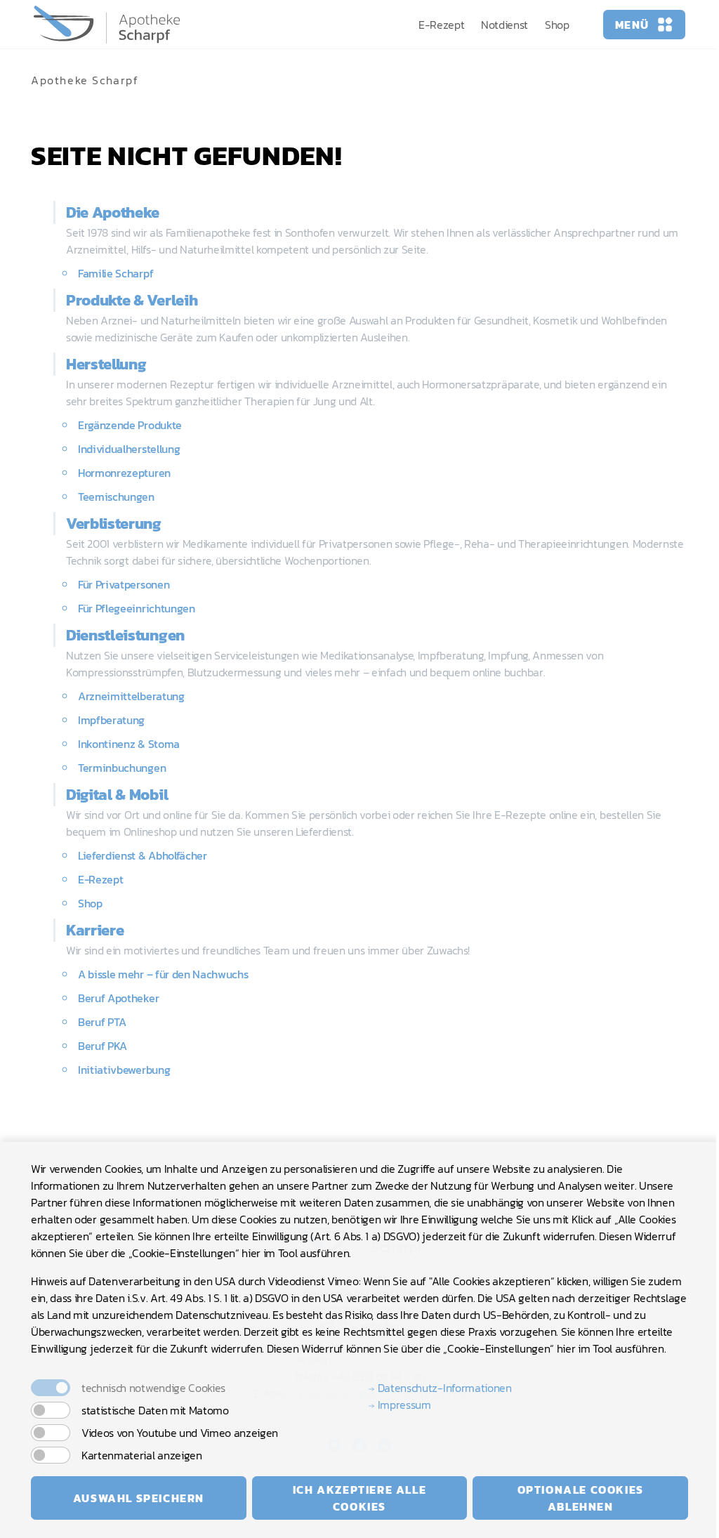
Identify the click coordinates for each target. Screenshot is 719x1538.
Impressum (403, 1404)
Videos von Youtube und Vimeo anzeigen (179, 1432)
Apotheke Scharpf (85, 80)
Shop (557, 24)
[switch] (50, 1410)
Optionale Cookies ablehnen (580, 1498)
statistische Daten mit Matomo (155, 1410)
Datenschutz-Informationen (443, 1387)
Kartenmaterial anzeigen (141, 1455)
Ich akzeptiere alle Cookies (359, 1498)
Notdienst (504, 24)
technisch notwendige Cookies (153, 1387)
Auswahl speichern (138, 1498)
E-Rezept (441, 24)
